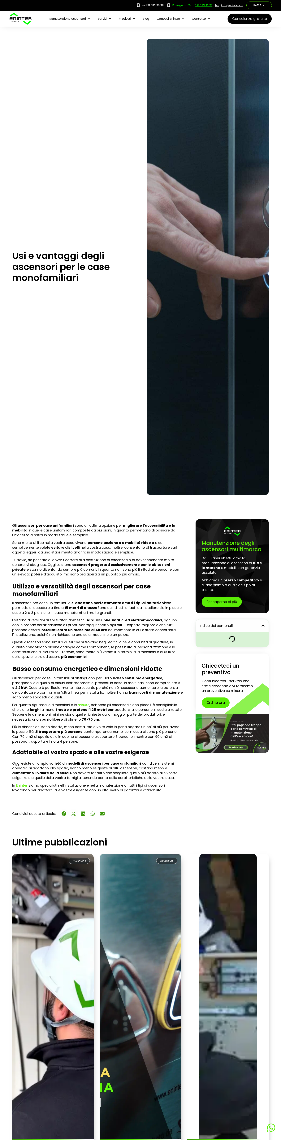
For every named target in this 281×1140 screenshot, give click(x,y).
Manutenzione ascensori (67, 18)
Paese (257, 5)
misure (83, 704)
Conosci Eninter (168, 18)
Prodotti (125, 18)
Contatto (199, 18)
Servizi (102, 18)
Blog (146, 18)
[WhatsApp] (270, 1127)
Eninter (22, 785)
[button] (263, 625)
